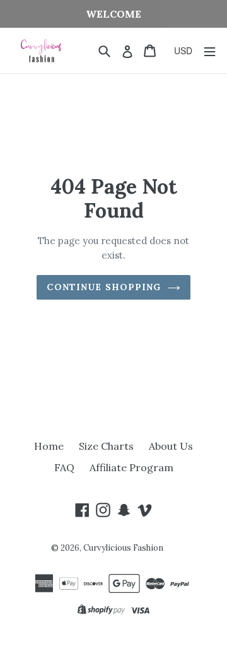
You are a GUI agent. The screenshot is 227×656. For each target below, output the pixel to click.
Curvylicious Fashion (123, 547)
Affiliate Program (131, 467)
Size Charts (106, 446)
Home (49, 446)
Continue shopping (104, 287)
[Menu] (209, 50)
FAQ (64, 467)
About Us (171, 446)
